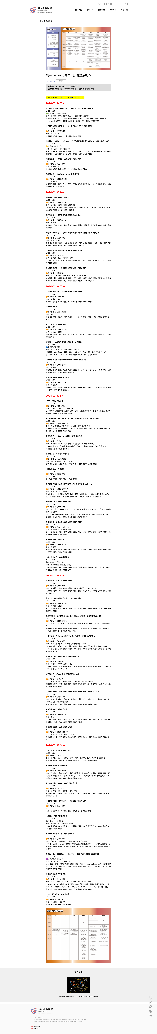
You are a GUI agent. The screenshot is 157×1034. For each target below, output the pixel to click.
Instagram (108, 4)
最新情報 (49, 21)
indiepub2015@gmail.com (42, 1023)
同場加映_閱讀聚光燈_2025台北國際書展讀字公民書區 (78, 996)
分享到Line (150, 1011)
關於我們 (78, 10)
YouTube (110, 4)
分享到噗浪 (150, 1015)
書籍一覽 (124, 10)
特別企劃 (101, 10)
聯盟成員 (90, 10)
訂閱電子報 (36, 1026)
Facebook (105, 4)
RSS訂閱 (36, 1028)
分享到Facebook (150, 1002)
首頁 (41, 21)
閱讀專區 (113, 10)
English (100, 4)
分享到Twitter (150, 1006)
